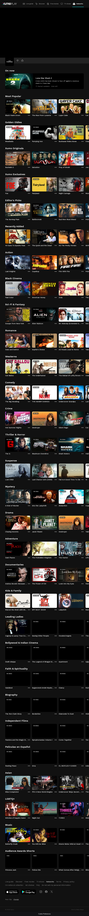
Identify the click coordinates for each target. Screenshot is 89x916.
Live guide (29, 4)
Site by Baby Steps (77, 909)
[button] (44, 81)
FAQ (38, 885)
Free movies (54, 4)
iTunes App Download (12, 892)
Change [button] (16, 899)
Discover (42, 4)
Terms (58, 882)
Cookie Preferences (44, 914)
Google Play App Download (28, 892)
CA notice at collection (14, 885)
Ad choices (29, 885)
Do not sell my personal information (56, 885)
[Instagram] (40, 891)
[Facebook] (46, 891)
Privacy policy (68, 882)
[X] (51, 891)
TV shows (67, 4)
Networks (79, 4)
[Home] (10, 4)
